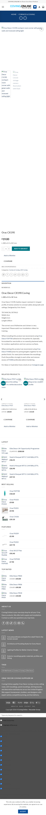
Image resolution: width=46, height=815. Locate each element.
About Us (14, 706)
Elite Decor (29, 670)
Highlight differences (10, 725)
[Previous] (5, 48)
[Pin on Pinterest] (23, 274)
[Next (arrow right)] (42, 407)
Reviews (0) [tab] (6, 287)
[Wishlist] (35, 7)
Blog (21, 706)
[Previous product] (25, 18)
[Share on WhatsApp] (3, 274)
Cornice (15, 670)
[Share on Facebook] (7, 274)
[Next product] (21, 18)
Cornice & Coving (27, 14)
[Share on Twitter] (15, 274)
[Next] (41, 48)
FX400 (11, 360)
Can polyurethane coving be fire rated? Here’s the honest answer (25, 638)
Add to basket (21, 249)
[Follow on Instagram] (7, 623)
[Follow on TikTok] (11, 623)
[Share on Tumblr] (26, 274)
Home (13, 14)
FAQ (33, 706)
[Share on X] (11, 274)
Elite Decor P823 (29, 405)
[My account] (39, 7)
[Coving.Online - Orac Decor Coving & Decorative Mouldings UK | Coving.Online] (20, 7)
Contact (27, 706)
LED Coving (23, 270)
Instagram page (37, 365)
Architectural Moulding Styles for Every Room (24, 644)
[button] (3, 6)
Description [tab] (6, 283)
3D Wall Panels (7, 670)
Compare (8, 261)
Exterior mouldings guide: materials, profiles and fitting (24, 657)
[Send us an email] (19, 623)
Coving (22, 670)
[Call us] (23, 623)
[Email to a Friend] (19, 274)
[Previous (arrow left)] (3, 407)
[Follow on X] (15, 623)
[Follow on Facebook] (3, 623)
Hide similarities (8, 720)
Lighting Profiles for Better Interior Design (22, 650)
